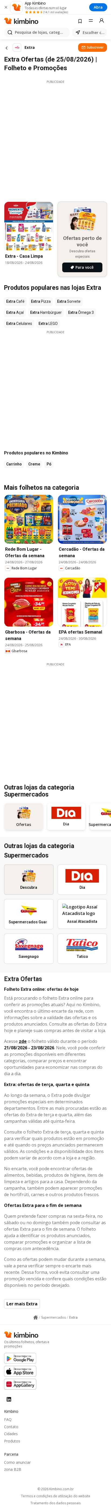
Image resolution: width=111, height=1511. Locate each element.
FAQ (8, 1419)
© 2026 (55, 1489)
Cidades (11, 1433)
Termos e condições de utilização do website (55, 1496)
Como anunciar (17, 1462)
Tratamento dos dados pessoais (55, 1503)
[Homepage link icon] (35, 1317)
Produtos (12, 1441)
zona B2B (12, 1469)
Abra (98, 7)
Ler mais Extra (21, 1304)
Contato (11, 1426)
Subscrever (95, 47)
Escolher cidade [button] (94, 32)
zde (23, 1041)
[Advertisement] (55, 139)
